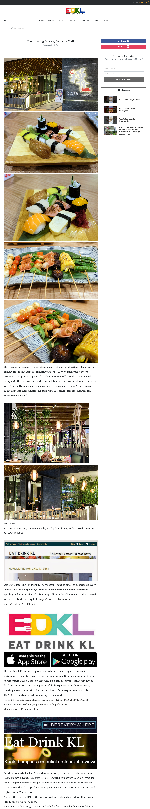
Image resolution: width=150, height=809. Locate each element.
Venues (51, 20)
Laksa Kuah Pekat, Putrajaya (127, 109)
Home (41, 20)
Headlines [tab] (125, 90)
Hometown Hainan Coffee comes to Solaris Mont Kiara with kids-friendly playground (131, 130)
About (97, 20)
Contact (107, 20)
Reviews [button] (60, 20)
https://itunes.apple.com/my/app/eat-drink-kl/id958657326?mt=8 (50, 699)
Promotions (86, 20)
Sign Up (144, 2)
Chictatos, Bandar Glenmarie (127, 120)
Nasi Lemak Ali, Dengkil (129, 99)
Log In (135, 2)
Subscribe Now (124, 79)
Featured (74, 20)
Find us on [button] (122, 41)
